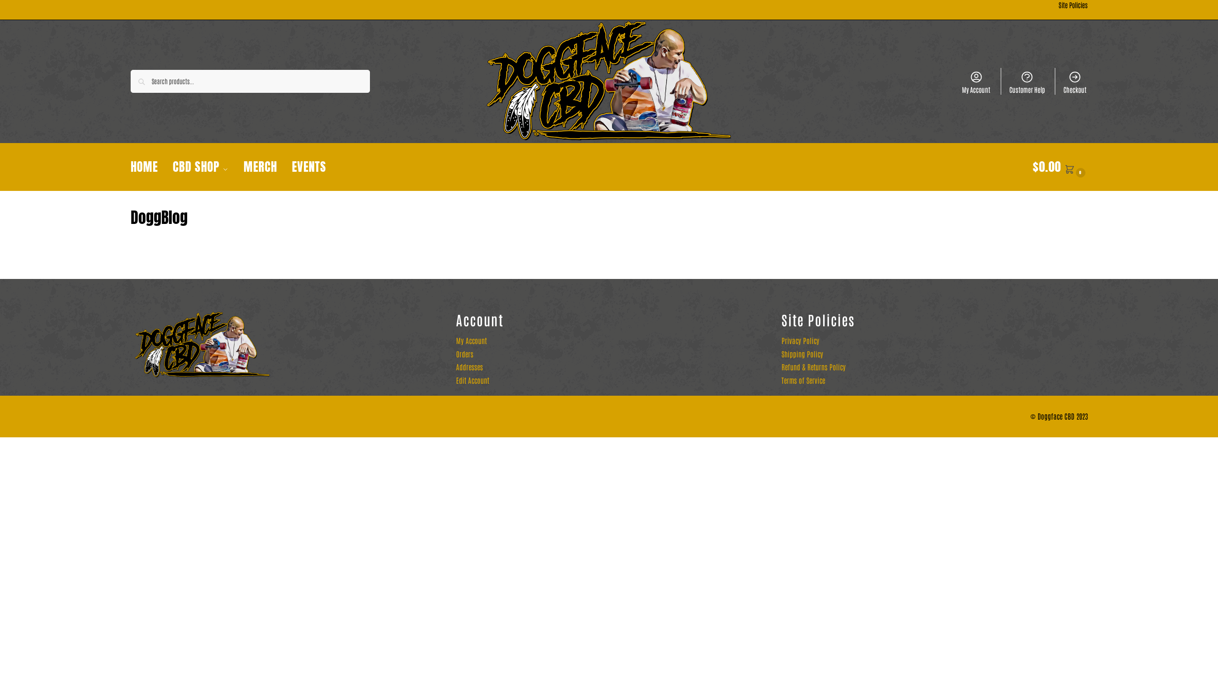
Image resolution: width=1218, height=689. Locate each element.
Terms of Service (803, 380)
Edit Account (472, 380)
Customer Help (1027, 89)
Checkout (1074, 89)
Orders (464, 353)
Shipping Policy (802, 353)
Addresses (469, 366)
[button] (1060, 167)
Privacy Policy (800, 340)
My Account (976, 89)
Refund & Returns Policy (814, 366)
